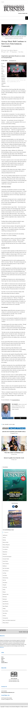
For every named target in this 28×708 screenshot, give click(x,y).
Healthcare (5, 566)
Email (2, 659)
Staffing (4, 608)
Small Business (5, 601)
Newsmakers (5, 582)
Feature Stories (5, 561)
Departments (14, 52)
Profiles (4, 589)
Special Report (5, 606)
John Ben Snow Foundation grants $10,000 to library (14, 431)
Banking (4, 540)
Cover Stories (5, 549)
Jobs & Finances (6, 570)
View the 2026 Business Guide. (8, 529)
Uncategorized (5, 618)
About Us (3, 658)
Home (2, 657)
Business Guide (5, 542)
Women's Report (6, 622)
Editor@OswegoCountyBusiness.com (7, 692)
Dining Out (5, 554)
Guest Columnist (6, 563)
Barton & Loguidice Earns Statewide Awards (14, 458)
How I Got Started (6, 568)
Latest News (5, 575)
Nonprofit (4, 584)
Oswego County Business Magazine (10, 50)
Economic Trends (6, 558)
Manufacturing (5, 577)
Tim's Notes (20, 52)
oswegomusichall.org (16, 399)
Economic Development (7, 556)
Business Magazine (6, 544)
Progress (4, 592)
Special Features (6, 603)
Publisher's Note (5, 594)
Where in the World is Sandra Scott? (9, 620)
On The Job (5, 587)
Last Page (4, 573)
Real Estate (5, 596)
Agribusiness (5, 535)
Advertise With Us (4, 662)
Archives (4, 537)
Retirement (5, 599)
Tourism (4, 615)
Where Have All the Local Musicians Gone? (14, 452)
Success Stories (5, 610)
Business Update (6, 547)
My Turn (4, 580)
